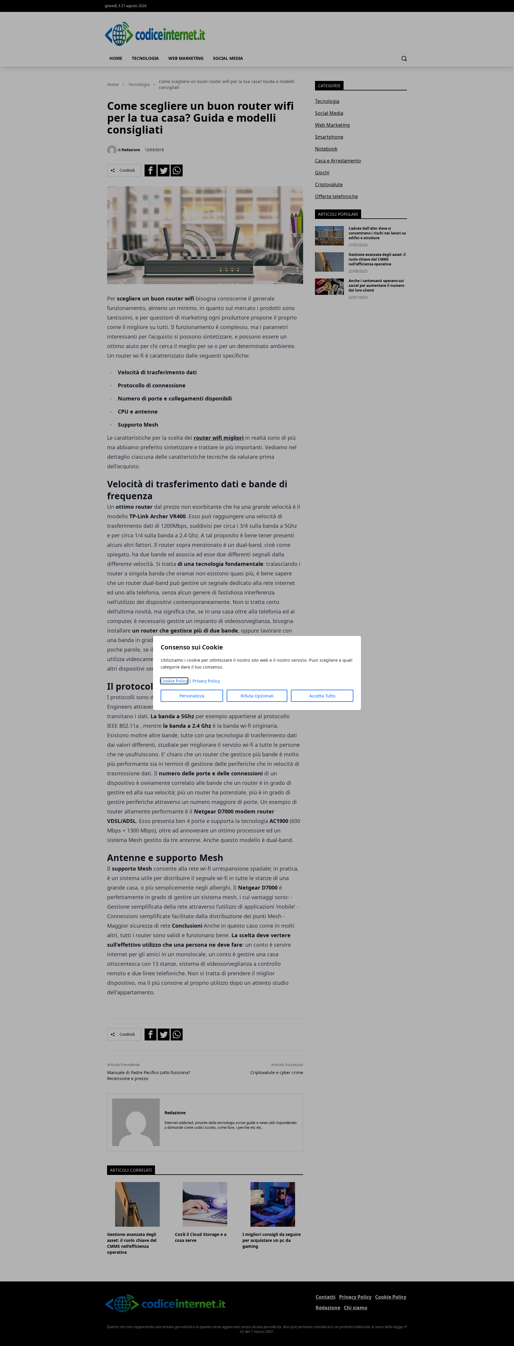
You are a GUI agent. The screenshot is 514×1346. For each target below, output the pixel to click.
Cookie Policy (174, 681)
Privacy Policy (206, 681)
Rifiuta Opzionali (257, 696)
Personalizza (191, 696)
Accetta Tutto (322, 696)
